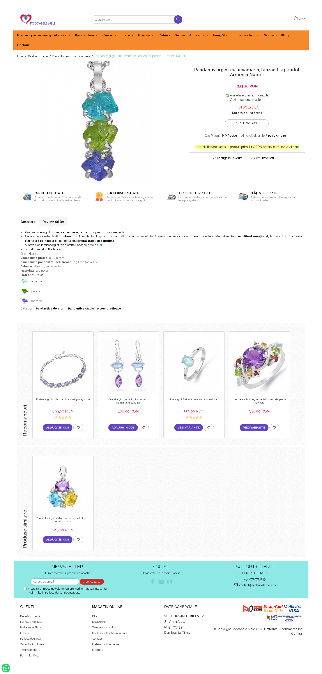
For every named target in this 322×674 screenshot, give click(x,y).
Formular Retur (30, 655)
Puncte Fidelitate (31, 621)
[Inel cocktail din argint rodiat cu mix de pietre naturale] (259, 366)
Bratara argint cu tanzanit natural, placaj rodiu (63, 399)
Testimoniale (28, 649)
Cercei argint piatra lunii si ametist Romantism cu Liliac (128, 401)
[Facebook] (152, 582)
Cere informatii (263, 158)
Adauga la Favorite (229, 158)
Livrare (24, 633)
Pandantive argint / (39, 56)
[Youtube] (161, 582)
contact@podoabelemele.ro (257, 585)
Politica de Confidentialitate (62, 592)
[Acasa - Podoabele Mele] (39, 19)
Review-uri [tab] (53, 222)
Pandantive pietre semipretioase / (73, 56)
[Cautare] (178, 19)
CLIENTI (27, 607)
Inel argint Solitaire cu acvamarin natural (194, 399)
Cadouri (23, 45)
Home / (22, 56)
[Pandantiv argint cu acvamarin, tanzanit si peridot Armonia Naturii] (99, 122)
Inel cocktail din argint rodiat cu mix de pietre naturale (259, 401)
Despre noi (99, 621)
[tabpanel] (99, 122)
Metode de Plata (30, 627)
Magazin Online (107, 607)
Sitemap (97, 649)
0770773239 (257, 579)
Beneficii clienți (30, 616)
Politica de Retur (30, 638)
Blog (95, 616)
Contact (97, 638)
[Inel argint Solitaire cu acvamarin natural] (194, 366)
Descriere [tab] (28, 222)
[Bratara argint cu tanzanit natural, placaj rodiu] (63, 366)
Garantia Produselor (33, 644)
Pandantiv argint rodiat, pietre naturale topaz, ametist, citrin (62, 520)
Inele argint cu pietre (105, 644)
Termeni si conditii (104, 627)
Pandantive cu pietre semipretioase (94, 308)
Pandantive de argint (51, 308)
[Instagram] (169, 582)
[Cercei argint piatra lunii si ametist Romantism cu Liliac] (128, 366)
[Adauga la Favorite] (78, 427)
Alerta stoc (249, 123)
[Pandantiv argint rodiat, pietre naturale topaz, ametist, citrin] (63, 487)
